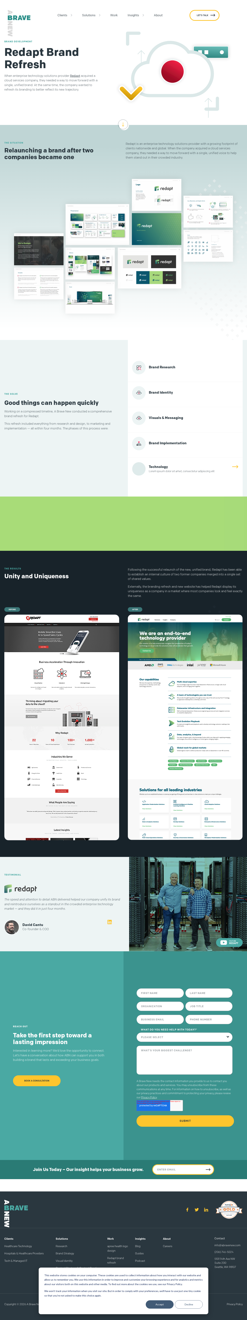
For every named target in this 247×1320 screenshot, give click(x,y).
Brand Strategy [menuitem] (65, 1253)
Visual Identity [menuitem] (64, 1260)
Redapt (75, 76)
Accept (160, 1304)
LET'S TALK (202, 15)
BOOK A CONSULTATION (36, 1080)
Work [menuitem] (114, 15)
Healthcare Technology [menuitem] (18, 1246)
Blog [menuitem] (137, 1246)
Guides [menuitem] (139, 1253)
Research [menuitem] (61, 1246)
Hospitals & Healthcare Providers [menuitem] (24, 1253)
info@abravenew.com (227, 1245)
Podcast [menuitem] (140, 1260)
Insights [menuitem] (133, 15)
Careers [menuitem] (167, 1246)
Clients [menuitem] (62, 15)
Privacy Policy (149, 1097)
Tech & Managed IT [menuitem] (15, 1260)
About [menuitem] (158, 15)
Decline (189, 1304)
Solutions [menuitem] (88, 15)
